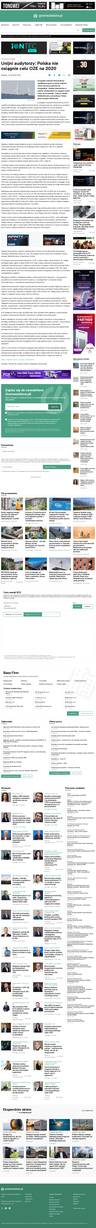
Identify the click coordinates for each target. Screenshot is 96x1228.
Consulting (42, 681)
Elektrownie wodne (63, 681)
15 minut (77, 606)
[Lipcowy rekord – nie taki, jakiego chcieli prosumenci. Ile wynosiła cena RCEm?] (36, 533)
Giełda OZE (38, 25)
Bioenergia (52, 1209)
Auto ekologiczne (54, 1204)
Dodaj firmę (73, 713)
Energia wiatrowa (80, 681)
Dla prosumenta (51, 25)
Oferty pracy (27, 25)
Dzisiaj (32, 614)
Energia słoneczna (54, 1200)
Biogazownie (7, 681)
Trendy (12, 59)
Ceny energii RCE (66, 25)
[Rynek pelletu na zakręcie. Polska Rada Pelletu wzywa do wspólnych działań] (76, 395)
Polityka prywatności (79, 1194)
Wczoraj (14, 614)
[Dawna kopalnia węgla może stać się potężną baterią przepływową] (76, 407)
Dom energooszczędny (56, 1207)
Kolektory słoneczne (45, 684)
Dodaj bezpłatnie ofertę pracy (59, 773)
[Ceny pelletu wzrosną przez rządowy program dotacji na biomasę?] (76, 473)
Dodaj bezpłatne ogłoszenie (10, 776)
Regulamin (25, 459)
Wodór (51, 1216)
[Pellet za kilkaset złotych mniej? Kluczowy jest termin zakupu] (76, 432)
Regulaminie (8, 432)
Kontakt (75, 1199)
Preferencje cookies (79, 1208)
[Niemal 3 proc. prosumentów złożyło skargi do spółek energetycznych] (12, 533)
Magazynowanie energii (56, 1211)
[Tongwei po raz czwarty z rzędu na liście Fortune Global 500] (84, 154)
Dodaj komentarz (51, 467)
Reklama (75, 1203)
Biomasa (24, 681)
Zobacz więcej (86, 713)
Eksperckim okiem (81, 25)
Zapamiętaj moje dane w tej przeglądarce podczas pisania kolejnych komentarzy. (26, 471)
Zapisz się (54, 407)
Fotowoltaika (7, 684)
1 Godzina (87, 606)
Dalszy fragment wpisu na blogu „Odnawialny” (18, 360)
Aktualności (5, 59)
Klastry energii (26, 684)
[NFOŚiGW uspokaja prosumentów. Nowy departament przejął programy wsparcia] (12, 564)
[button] (78, 30)
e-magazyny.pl (25, 1112)
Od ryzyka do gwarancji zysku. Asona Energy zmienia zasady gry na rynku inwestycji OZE (26, 36)
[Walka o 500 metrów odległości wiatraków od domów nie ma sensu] (76, 484)
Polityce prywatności (19, 432)
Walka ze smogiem (54, 1214)
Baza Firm (16, 25)
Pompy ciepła (61, 684)
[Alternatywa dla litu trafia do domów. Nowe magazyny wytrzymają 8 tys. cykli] (76, 382)
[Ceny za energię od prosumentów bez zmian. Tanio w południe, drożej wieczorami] (36, 564)
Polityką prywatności (53, 459)
